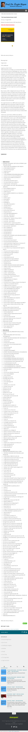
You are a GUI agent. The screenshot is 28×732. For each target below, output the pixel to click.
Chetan (9, 731)
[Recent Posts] (4, 666)
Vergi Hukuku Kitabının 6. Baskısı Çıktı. (14, 695)
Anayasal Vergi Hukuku (6, 639)
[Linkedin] (26, 632)
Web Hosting (7, 724)
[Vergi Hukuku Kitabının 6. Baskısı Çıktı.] (3, 696)
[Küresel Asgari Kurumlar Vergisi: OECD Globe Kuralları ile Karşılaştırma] (3, 689)
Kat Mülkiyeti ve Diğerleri (7, 645)
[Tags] (24, 666)
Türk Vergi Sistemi (5, 657)
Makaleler (4, 648)
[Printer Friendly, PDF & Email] (25, 623)
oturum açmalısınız (15, 629)
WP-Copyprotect (15, 731)
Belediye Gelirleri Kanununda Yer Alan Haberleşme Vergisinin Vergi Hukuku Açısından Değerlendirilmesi (16, 681)
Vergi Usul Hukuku (5, 660)
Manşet (3, 651)
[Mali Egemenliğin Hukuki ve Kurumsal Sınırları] (3, 672)
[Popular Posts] (10, 666)
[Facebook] (22, 632)
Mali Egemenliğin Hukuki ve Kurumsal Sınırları (16, 673)
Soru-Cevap (4, 654)
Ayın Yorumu (4, 642)
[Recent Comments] (17, 666)
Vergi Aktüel (20, 724)
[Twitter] (24, 632)
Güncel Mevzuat (14, 724)
